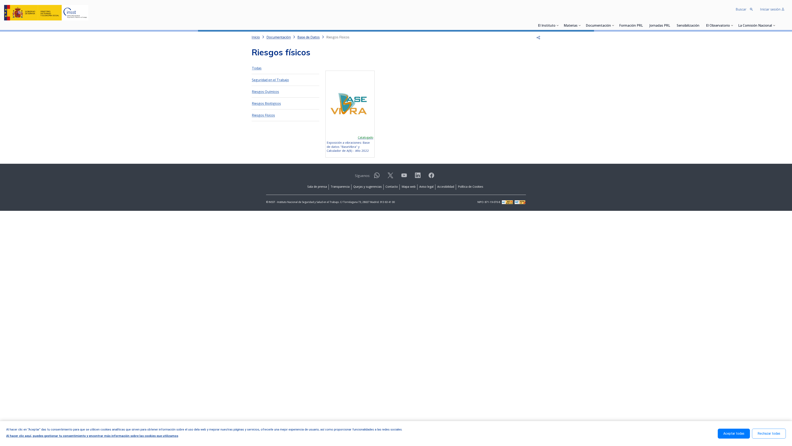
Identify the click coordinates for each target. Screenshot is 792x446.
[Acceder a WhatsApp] (377, 177)
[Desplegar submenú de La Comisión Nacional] (774, 25)
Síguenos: (362, 175)
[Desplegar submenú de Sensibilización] (700, 25)
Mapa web (409, 187)
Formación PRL (631, 26)
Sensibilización (688, 26)
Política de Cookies (470, 187)
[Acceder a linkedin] (417, 177)
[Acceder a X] (390, 177)
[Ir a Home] (46, 12)
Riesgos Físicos (263, 115)
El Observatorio (718, 26)
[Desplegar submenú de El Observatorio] (732, 25)
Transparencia (340, 187)
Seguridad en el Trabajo (270, 80)
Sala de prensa (317, 187)
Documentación (598, 26)
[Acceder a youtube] (404, 177)
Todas (257, 68)
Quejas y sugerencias (367, 187)
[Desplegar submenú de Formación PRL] (644, 25)
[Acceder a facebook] (431, 177)
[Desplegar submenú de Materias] (580, 25)
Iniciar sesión (770, 9)
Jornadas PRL (659, 26)
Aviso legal (426, 187)
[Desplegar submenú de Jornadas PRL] (671, 25)
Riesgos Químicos (265, 91)
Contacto (391, 187)
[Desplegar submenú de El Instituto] (557, 25)
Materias (571, 26)
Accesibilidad (445, 187)
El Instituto (546, 26)
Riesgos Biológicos (266, 103)
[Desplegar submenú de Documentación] (613, 25)
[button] (538, 37)
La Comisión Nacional (755, 26)
